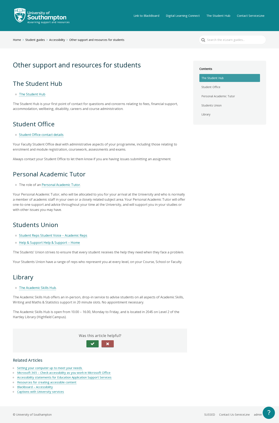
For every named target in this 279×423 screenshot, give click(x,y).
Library (205, 114)
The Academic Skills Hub (37, 287)
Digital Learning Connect (183, 15)
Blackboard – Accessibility (35, 387)
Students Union (211, 105)
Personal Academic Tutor (61, 184)
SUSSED (209, 414)
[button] (92, 343)
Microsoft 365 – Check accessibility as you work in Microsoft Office (63, 372)
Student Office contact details (41, 134)
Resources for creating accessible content (46, 382)
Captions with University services (40, 391)
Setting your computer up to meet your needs (50, 368)
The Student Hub (218, 15)
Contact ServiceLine (250, 15)
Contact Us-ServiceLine (234, 414)
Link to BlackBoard (146, 15)
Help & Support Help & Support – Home (49, 242)
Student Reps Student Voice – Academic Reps (53, 235)
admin (258, 414)
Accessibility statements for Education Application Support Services (64, 377)
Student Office (210, 87)
